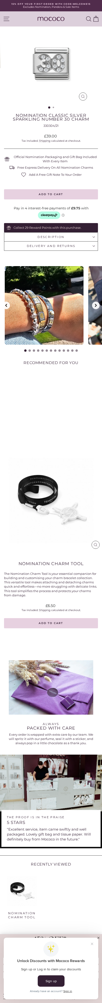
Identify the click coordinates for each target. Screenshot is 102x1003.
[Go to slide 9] (59, 350)
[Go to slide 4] (38, 350)
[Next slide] (96, 305)
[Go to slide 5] (42, 350)
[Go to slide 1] (25, 350)
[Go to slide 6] (47, 350)
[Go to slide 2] (29, 350)
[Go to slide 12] (72, 350)
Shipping (45, 140)
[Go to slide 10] (64, 350)
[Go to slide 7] (51, 350)
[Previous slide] (6, 305)
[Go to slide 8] (55, 350)
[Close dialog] (98, 938)
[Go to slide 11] (68, 350)
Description (50, 237)
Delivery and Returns (51, 246)
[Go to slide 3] (34, 350)
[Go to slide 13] (76, 350)
